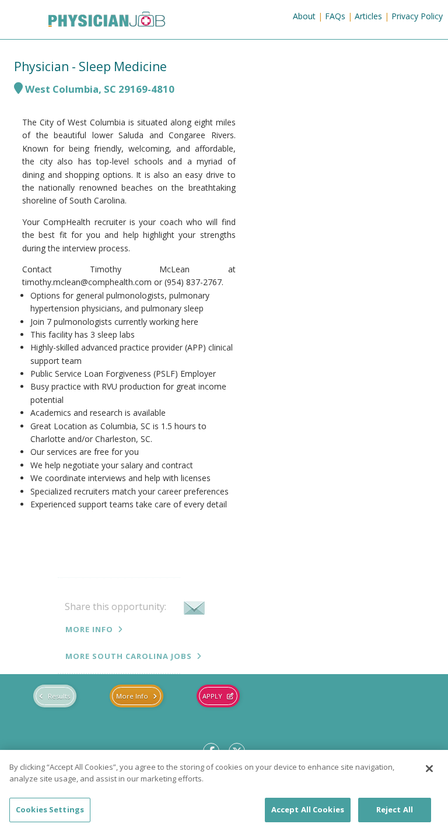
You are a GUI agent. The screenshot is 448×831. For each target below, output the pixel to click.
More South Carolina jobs (128, 656)
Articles (368, 16)
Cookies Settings (50, 809)
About (304, 16)
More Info (89, 629)
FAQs (335, 16)
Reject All (394, 809)
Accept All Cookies (307, 809)
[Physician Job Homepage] (89, 21)
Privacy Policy (417, 16)
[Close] (429, 768)
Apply (212, 696)
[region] (224, 790)
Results (59, 696)
